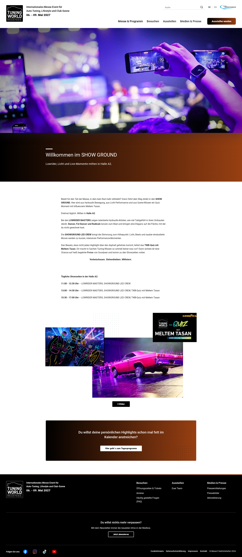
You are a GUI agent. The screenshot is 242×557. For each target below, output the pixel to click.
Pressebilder (213, 493)
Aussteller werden (221, 21)
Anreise (140, 493)
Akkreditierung (214, 498)
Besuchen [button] (153, 21)
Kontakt (203, 551)
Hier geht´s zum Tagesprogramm (121, 448)
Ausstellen (178, 482)
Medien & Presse (190, 21)
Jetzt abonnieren (121, 534)
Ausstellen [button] (169, 21)
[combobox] (184, 7)
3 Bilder (121, 404)
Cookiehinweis (157, 551)
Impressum (193, 551)
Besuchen (141, 482)
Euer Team (177, 488)
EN (215, 7)
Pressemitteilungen (216, 488)
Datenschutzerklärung (176, 551)
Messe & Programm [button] (130, 21)
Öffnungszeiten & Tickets (148, 488)
